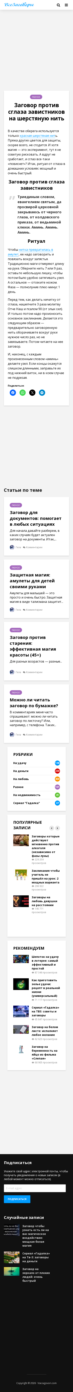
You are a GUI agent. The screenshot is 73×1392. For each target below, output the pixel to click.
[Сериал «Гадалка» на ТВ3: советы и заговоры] (21, 1011)
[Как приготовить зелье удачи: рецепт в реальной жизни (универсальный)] (21, 984)
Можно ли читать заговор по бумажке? (34, 702)
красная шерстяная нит (37, 135)
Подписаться (17, 1199)
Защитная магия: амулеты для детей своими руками (32, 580)
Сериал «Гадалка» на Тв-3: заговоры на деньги (36, 1257)
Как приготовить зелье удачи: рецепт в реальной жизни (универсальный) (46, 988)
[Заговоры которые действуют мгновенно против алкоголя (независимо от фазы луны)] (21, 840)
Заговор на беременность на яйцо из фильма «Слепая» (44, 1052)
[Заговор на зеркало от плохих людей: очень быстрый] (11, 1271)
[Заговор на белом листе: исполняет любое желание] (21, 1029)
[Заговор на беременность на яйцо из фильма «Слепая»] (21, 1048)
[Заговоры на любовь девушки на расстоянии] (21, 901)
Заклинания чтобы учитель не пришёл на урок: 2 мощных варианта (46, 876)
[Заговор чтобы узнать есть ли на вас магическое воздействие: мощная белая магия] (11, 1229)
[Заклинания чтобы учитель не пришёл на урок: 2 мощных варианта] (21, 874)
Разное (36, 97)
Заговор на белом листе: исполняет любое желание (45, 1031)
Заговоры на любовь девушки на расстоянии (44, 901)
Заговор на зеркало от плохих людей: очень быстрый (36, 1275)
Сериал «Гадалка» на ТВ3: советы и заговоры (45, 1011)
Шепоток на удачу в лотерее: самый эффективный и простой (45, 962)
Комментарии (34, 547)
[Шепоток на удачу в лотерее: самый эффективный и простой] (21, 959)
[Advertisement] (36, 50)
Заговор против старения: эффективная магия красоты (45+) (33, 646)
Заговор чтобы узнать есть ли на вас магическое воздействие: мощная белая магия (35, 1235)
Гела (18, 547)
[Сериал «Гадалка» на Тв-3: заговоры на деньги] (11, 1257)
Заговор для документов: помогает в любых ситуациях (36, 518)
